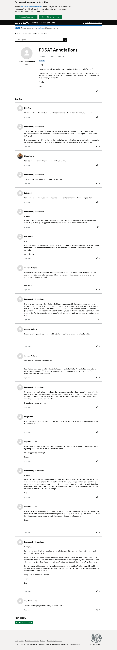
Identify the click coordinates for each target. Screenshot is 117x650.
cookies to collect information (31, 7)
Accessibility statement (54, 641)
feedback (41, 28)
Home (16, 34)
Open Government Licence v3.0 (50, 644)
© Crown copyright (96, 644)
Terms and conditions (32, 641)
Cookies (42, 641)
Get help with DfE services (42, 22)
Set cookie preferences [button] (50, 17)
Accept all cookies (26, 17)
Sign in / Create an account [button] (92, 23)
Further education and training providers (34, 34)
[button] (24, 621)
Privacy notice (19, 641)
